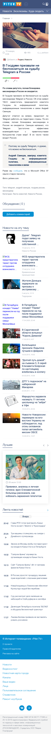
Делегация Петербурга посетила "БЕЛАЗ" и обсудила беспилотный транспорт (29, 601)
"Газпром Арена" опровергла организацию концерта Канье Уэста (27, 549)
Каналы (7, 677)
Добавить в (19, 60)
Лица (5, 686)
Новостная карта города (16, 673)
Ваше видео (9, 682)
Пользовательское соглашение (19, 690)
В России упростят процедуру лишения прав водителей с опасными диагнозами (29, 570)
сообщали (17, 171)
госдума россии (38, 188)
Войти (46, 4)
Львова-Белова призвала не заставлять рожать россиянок (29, 612)
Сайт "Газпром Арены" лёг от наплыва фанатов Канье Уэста (28, 559)
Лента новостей (20, 194)
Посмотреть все (14, 206)
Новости (7, 11)
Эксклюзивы (20, 11)
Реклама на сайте (11, 653)
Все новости (46, 504)
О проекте (7, 644)
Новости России (35, 194)
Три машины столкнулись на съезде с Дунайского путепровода (28, 528)
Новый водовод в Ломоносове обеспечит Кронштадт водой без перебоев (29, 580)
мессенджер (8, 191)
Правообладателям (12, 649)
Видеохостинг (10, 669)
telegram (11, 188)
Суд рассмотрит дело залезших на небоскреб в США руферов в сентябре (28, 591)
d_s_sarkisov (43, 53)
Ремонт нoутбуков (12, 699)
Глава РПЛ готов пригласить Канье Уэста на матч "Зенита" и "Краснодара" (28, 518)
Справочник (9, 695)
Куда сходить (36, 11)
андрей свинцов (23, 188)
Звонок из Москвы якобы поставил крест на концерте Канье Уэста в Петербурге (29, 539)
